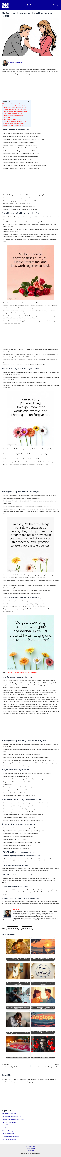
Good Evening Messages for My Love (13, 1119)
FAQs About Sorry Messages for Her (14, 125)
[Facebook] (30, 5)
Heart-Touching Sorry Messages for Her (15, 107)
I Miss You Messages (8, 1131)
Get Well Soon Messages (9, 1125)
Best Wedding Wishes (8, 1133)
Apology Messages (12, 928)
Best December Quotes (9, 1113)
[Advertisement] (30, 88)
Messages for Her (27, 928)
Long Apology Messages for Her (13, 113)
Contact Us (30, 1150)
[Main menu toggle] (57, 5)
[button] (53, 5)
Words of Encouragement (9, 1139)
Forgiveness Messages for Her (12, 119)
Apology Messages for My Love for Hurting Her (13, 116)
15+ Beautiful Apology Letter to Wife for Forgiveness (21, 672)
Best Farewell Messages (9, 1122)
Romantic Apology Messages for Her (14, 123)
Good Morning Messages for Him (12, 1116)
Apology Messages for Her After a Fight (14, 109)
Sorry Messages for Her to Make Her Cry (15, 105)
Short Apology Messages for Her (12, 104)
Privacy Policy (30, 1146)
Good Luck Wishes (7, 1128)
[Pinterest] (27, 5)
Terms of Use (30, 1148)
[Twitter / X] (33, 5)
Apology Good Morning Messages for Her (15, 121)
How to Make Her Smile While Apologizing (15, 111)
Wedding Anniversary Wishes (10, 1136)
